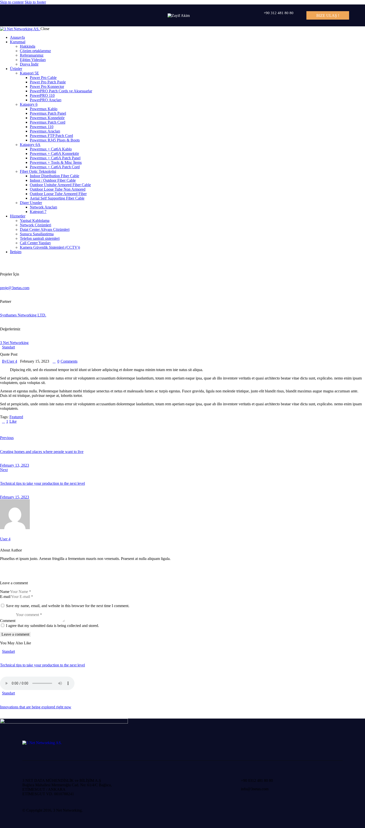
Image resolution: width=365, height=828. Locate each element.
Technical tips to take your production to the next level (42, 665)
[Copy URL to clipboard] (48, 430)
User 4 (5, 539)
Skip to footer (35, 2)
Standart (8, 347)
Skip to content (12, 2)
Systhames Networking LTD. (23, 315)
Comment (7, 621)
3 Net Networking (14, 343)
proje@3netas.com (14, 288)
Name (4, 591)
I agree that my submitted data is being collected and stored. (52, 625)
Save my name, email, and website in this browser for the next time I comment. (67, 606)
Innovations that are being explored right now (35, 707)
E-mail (5, 596)
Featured (16, 417)
